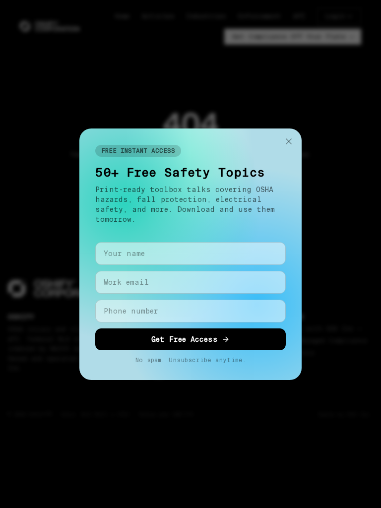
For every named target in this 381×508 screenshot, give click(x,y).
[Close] (289, 141)
